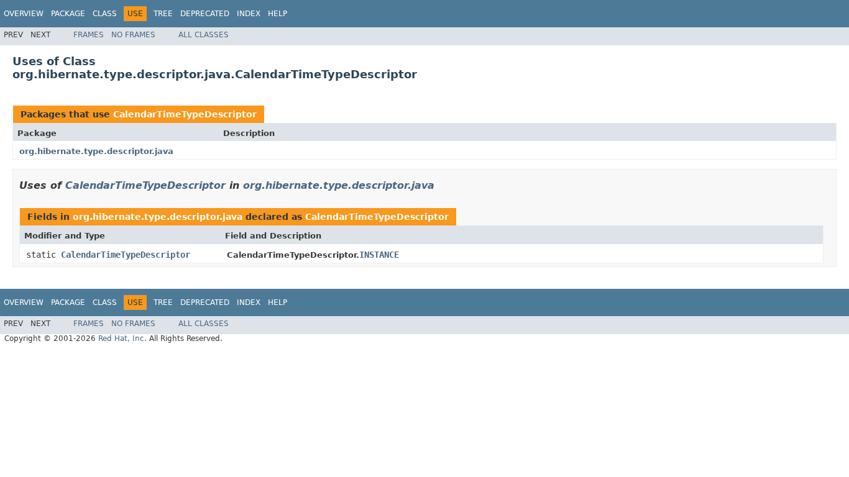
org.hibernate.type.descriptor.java (96, 151)
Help (277, 13)
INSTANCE (379, 255)
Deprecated (204, 13)
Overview (24, 13)
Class (105, 13)
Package (68, 13)
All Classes (203, 34)
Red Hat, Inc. (122, 338)
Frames (88, 34)
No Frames (133, 34)
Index (248, 13)
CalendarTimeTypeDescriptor (185, 114)
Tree (163, 13)
